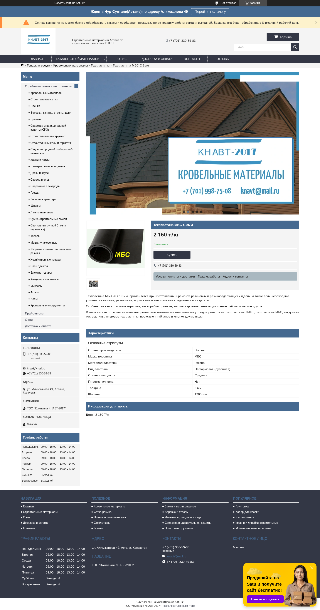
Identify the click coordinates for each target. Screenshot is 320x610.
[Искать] (295, 47)
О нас (122, 59)
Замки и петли (39, 159)
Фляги (34, 292)
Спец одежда (39, 266)
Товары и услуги (38, 65)
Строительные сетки (43, 99)
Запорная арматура (43, 199)
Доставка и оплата (157, 59)
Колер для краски (247, 512)
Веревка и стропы (176, 512)
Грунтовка (242, 506)
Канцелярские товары (44, 279)
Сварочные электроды (45, 186)
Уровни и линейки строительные (257, 522)
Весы (33, 299)
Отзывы (223, 59)
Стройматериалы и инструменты (48, 86)
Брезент (35, 119)
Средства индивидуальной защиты (188, 522)
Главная (36, 59)
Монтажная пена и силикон (253, 528)
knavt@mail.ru (36, 368)
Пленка (35, 106)
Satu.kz (179, 601)
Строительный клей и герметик (50, 143)
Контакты (192, 59)
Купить (172, 255)
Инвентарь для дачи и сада (183, 517)
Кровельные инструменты (47, 305)
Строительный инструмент (48, 136)
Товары (35, 236)
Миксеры (36, 286)
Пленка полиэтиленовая (110, 517)
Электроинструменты (179, 528)
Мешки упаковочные (43, 242)
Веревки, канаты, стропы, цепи (50, 112)
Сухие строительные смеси (48, 219)
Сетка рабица (102, 512)
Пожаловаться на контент (179, 605)
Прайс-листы (34, 313)
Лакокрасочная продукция (47, 166)
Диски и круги (39, 173)
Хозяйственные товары (45, 259)
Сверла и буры (40, 179)
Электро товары (41, 272)
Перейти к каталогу (210, 11)
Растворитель (245, 517)
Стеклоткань (102, 522)
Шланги (35, 205)
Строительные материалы (40, 512)
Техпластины (100, 65)
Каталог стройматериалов (77, 59)
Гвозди (34, 192)
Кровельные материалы (70, 65)
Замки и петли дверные (180, 506)
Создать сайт (62, 3)
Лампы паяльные (41, 212)
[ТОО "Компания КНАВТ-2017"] (38, 53)
